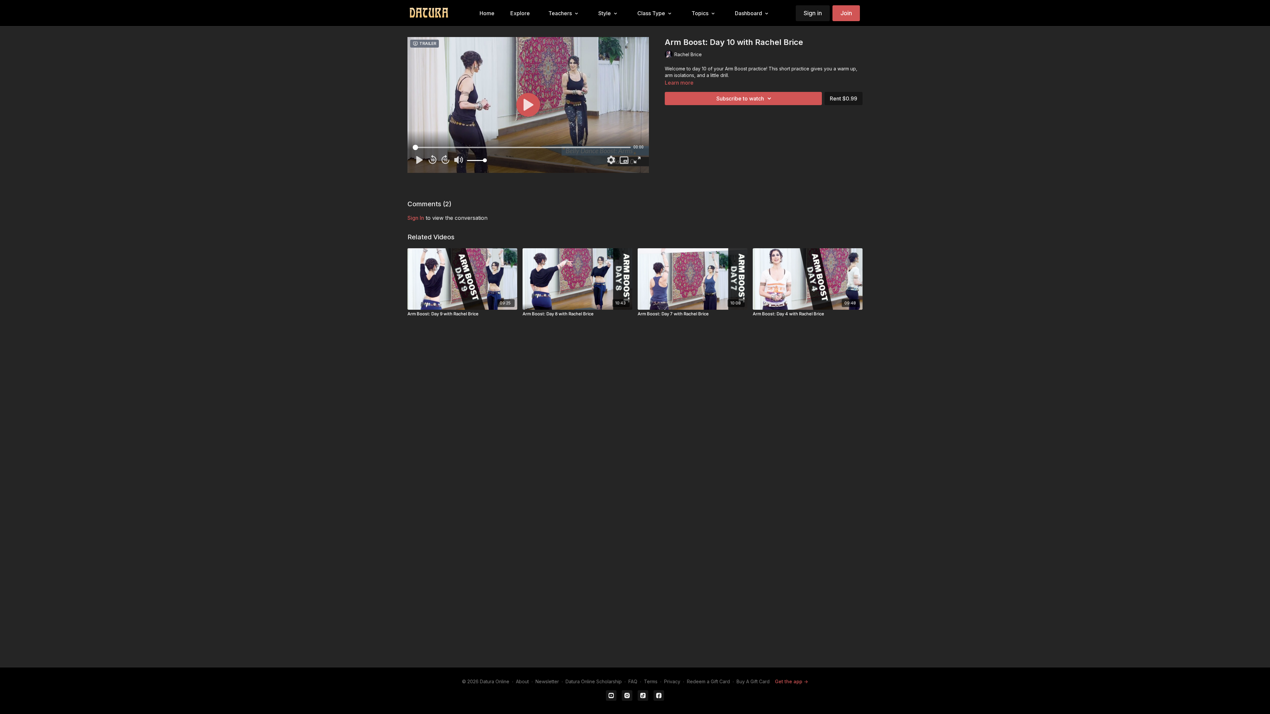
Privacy (672, 681)
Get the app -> (791, 681)
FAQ (632, 681)
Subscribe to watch (740, 98)
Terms (650, 681)
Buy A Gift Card (753, 681)
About (522, 681)
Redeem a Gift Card (708, 681)
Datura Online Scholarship (594, 681)
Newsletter (547, 681)
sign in (415, 218)
